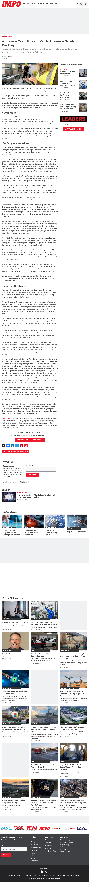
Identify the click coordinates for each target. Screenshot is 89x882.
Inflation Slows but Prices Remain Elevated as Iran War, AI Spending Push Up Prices (43, 803)
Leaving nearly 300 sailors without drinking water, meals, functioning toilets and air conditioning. (44, 736)
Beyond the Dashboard (76, 532)
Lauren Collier (6, 418)
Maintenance (7, 36)
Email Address (31, 466)
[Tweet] (17, 445)
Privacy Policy (37, 875)
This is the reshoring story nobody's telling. (44, 627)
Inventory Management (68, 688)
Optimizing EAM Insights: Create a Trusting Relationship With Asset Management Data (11, 533)
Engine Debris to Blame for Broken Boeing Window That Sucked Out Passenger (72, 767)
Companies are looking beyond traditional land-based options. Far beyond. (15, 733)
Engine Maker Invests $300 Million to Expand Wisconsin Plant (73, 728)
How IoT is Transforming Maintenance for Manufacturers (52, 533)
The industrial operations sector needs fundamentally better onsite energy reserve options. (73, 663)
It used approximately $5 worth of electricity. (12, 806)
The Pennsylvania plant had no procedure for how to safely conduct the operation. (73, 808)
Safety (34, 650)
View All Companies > (73, 129)
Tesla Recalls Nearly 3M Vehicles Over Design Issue (67, 95)
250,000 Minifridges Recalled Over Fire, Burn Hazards (43, 766)
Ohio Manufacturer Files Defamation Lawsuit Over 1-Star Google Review (36, 496)
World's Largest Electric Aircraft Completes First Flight (13, 802)
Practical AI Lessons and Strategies (67, 73)
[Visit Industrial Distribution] (57, 828)
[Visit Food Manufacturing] (19, 828)
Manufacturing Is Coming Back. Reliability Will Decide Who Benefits (68, 83)
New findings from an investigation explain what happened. (73, 773)
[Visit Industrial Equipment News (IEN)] (31, 828)
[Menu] (85, 4)
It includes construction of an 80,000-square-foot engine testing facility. (71, 733)
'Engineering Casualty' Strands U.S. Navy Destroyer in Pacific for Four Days (44, 729)
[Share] (8, 445)
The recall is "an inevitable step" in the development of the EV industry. (43, 659)
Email (2, 845)
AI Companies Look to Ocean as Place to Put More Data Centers (13, 728)
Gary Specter (6, 654)
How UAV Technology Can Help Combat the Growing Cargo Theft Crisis (72, 694)
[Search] (81, 4)
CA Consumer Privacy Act (64, 875)
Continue (32, 475)
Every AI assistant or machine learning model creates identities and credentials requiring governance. (14, 698)
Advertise (28, 875)
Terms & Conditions (49, 875)
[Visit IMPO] (44, 828)
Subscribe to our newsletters (29, 440)
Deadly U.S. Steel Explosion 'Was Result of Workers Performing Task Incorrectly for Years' (73, 803)
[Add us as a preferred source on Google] (26, 445)
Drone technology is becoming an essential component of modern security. (73, 699)
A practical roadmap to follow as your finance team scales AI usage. (13, 626)
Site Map (77, 875)
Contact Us (20, 875)
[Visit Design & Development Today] (6, 828)
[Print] (3, 445)
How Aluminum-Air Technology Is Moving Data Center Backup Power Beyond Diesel (68, 107)
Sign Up (6, 854)
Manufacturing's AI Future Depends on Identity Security (14, 693)
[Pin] (21, 445)
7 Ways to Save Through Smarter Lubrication (31, 533)
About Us (12, 875)
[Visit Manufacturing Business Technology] (82, 828)
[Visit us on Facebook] (42, 871)
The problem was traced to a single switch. (44, 769)
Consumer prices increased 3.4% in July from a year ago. (43, 808)
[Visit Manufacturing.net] (69, 828)
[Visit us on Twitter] (45, 871)
